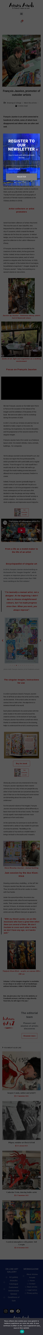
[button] (37, 150)
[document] (21, 667)
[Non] (40, 1326)
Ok (22, 1331)
